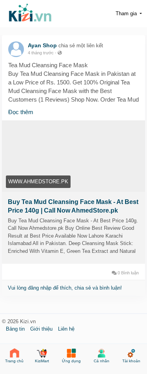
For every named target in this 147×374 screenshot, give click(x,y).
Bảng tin (16, 329)
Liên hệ (66, 329)
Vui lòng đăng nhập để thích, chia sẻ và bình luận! (65, 288)
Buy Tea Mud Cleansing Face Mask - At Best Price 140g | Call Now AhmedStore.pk (73, 206)
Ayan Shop (42, 45)
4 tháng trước (41, 52)
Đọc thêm (20, 112)
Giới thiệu (42, 329)
